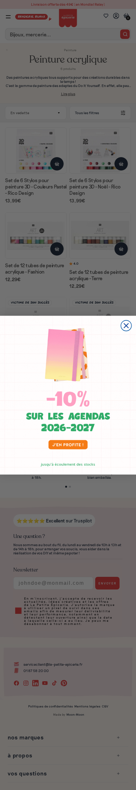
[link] (68, 395)
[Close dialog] (126, 325)
